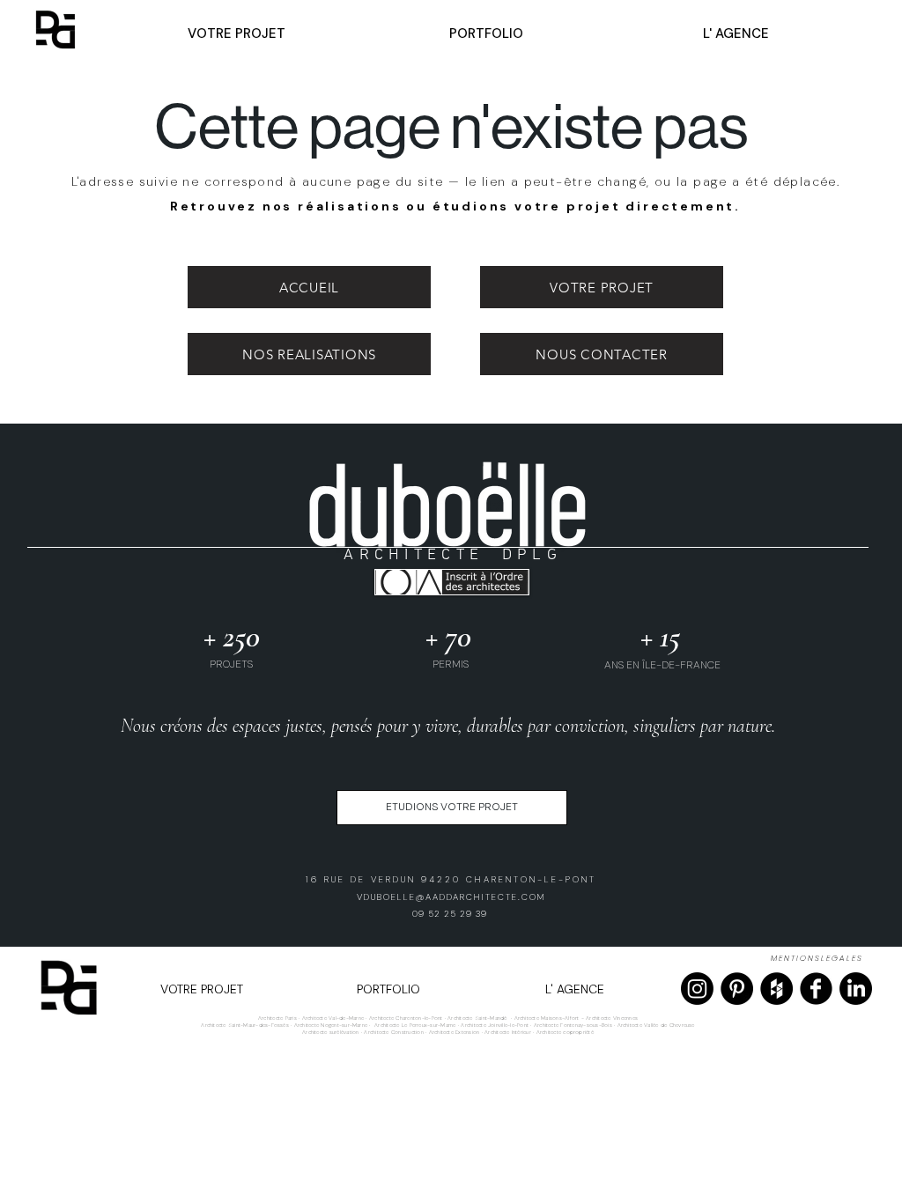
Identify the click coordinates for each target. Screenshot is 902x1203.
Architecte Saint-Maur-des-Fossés (245, 1025)
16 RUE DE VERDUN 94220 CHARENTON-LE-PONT (451, 879)
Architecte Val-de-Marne (333, 1018)
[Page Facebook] (816, 988)
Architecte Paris (277, 1018)
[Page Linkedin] (855, 988)
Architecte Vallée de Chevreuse (656, 1025)
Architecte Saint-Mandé (476, 1018)
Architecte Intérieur (508, 1032)
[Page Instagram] (697, 988)
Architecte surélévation (330, 1032)
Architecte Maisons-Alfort (547, 1018)
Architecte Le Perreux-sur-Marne (414, 1025)
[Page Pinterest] (737, 988)
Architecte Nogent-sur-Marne (330, 1025)
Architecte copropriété (565, 1032)
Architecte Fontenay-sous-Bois (573, 1025)
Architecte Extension (454, 1032)
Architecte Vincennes (612, 1018)
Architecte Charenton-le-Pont (406, 1018)
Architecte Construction (394, 1032)
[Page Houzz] (776, 988)
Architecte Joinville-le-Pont (495, 1025)
